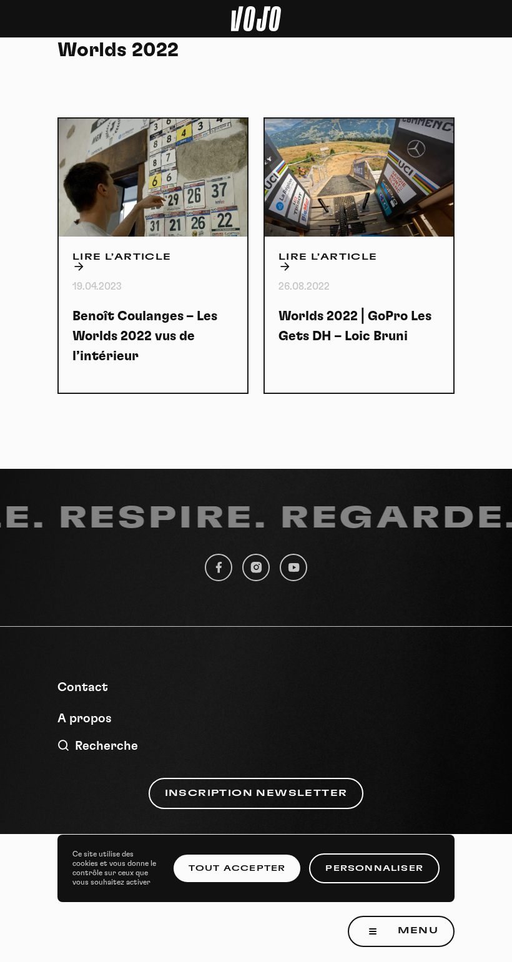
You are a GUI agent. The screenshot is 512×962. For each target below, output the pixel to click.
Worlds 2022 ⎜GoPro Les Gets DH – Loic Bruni (354, 326)
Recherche (106, 746)
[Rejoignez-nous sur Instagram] (256, 567)
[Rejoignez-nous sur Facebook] (218, 567)
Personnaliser (374, 868)
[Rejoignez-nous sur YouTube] (293, 567)
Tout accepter (237, 868)
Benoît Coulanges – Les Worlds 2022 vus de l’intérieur (144, 336)
